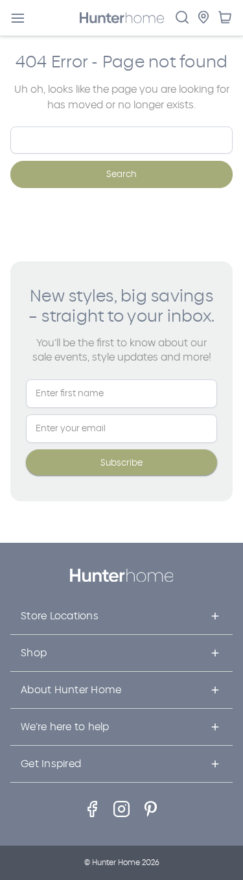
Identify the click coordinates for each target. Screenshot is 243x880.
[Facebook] (92, 809)
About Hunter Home (71, 690)
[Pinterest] (151, 809)
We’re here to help (65, 726)
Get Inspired (51, 763)
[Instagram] (121, 809)
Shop (34, 653)
